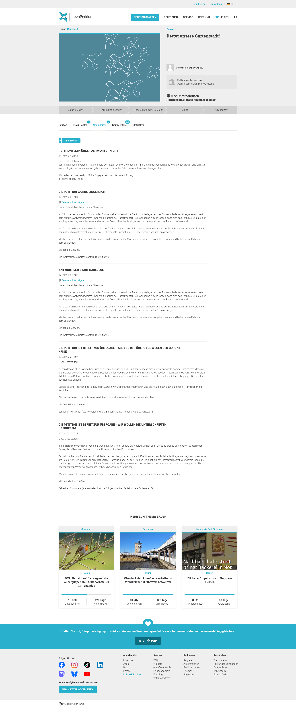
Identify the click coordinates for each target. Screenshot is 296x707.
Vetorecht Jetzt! (161, 678)
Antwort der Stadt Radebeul (81, 270)
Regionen (188, 674)
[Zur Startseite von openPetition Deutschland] (76, 17)
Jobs (126, 663)
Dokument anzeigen (72, 202)
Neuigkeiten (99, 123)
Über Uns (204, 17)
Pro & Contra (80, 123)
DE (232, 4)
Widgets (157, 663)
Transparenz (220, 660)
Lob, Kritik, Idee (132, 674)
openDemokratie (162, 667)
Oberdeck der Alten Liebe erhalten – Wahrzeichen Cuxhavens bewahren (148, 580)
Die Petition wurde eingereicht (83, 192)
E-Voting (158, 674)
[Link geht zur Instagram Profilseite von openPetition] (74, 664)
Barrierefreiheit (221, 674)
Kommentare (119, 123)
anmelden (216, 4)
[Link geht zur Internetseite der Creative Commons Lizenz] (60, 703)
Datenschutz (220, 667)
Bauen (170, 29)
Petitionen (171, 17)
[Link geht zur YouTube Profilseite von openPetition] (87, 673)
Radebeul (72, 29)
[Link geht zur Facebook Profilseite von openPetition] (62, 664)
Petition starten (145, 17)
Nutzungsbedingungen (226, 663)
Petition (63, 125)
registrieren (199, 4)
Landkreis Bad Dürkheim (209, 529)
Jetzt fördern (148, 640)
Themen (187, 671)
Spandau (86, 529)
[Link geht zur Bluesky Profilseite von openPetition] (74, 673)
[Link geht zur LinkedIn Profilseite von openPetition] (100, 664)
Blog (125, 667)
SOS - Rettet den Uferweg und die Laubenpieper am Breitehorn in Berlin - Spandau (86, 581)
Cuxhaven (148, 529)
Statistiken (138, 125)
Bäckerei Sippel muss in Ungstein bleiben (209, 580)
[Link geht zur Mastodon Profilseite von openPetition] (62, 673)
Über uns (128, 660)
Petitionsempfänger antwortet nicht (88, 151)
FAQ (155, 660)
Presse (127, 671)
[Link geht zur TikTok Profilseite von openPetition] (87, 664)
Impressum (220, 671)
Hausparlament (161, 671)
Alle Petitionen (191, 663)
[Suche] (236, 17)
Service (188, 17)
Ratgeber (188, 660)
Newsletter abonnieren (77, 689)
